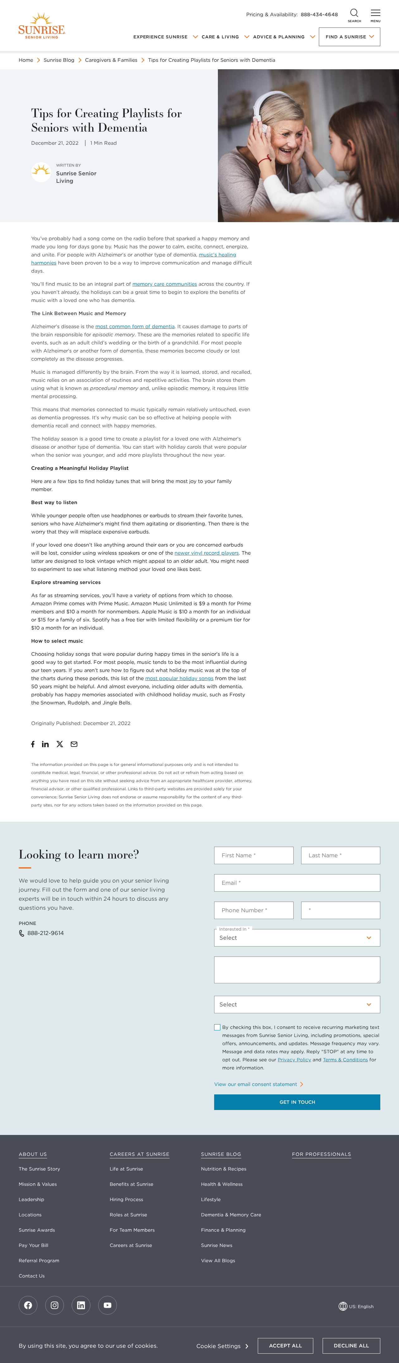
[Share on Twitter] (59, 744)
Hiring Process (126, 1199)
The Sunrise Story (39, 1169)
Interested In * (234, 929)
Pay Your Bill (33, 1245)
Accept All (285, 1346)
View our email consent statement (255, 1084)
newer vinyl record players (207, 553)
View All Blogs (218, 1260)
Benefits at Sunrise (131, 1184)
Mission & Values (38, 1184)
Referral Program (39, 1260)
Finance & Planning (223, 1230)
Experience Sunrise (160, 36)
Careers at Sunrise (140, 1154)
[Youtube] (107, 1305)
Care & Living (220, 36)
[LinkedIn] (81, 1305)
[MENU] (375, 13)
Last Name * (325, 855)
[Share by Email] (74, 744)
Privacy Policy (294, 1060)
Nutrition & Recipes (223, 1169)
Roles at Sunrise (128, 1215)
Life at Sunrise (126, 1169)
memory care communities (164, 284)
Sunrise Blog (59, 60)
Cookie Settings (218, 1346)
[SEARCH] (354, 13)
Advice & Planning (279, 36)
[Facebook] (28, 1305)
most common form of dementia (135, 326)
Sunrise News (216, 1245)
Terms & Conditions (345, 1060)
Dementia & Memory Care (231, 1215)
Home (26, 60)
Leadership (31, 1199)
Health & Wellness (222, 1184)
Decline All (351, 1346)
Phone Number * (244, 910)
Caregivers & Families (111, 60)
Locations (30, 1215)
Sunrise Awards (37, 1230)
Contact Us (32, 1276)
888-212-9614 (45, 933)
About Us (33, 1154)
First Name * (239, 855)
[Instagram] (54, 1305)
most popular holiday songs (179, 678)
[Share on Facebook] (33, 744)
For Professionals (321, 1154)
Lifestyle (211, 1199)
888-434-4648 (319, 14)
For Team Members (132, 1230)
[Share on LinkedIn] (45, 744)
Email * (231, 883)
